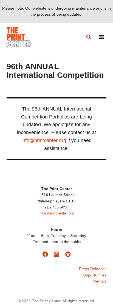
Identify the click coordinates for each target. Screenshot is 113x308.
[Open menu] (101, 37)
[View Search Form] (89, 37)
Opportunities (94, 275)
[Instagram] (56, 254)
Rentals (99, 281)
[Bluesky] (68, 254)
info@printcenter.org (43, 140)
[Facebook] (45, 254)
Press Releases (92, 269)
